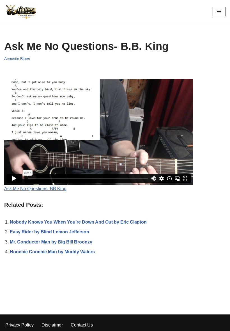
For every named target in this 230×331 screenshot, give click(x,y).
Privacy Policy (19, 325)
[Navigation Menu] (219, 11)
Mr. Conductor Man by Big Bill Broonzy (51, 242)
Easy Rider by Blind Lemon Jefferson (49, 231)
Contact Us (82, 325)
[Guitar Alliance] (21, 11)
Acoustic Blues (17, 58)
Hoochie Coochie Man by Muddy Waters (52, 251)
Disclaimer (52, 325)
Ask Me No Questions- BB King (35, 188)
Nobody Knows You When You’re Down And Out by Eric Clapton (78, 222)
